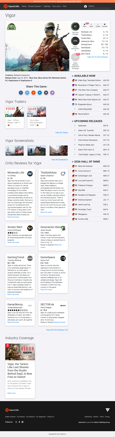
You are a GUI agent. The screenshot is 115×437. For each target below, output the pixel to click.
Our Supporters (41, 417)
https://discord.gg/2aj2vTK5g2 (69, 1)
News (24, 6)
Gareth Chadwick (47, 175)
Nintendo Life (16, 172)
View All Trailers (61, 132)
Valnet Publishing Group (102, 422)
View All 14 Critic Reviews (97, 57)
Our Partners (21, 417)
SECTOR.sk (47, 304)
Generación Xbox (51, 227)
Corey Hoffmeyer (14, 230)
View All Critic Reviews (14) (57, 330)
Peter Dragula (46, 307)
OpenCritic (82, 422)
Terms (102, 417)
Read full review (13, 217)
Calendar (47, 6)
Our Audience (30, 417)
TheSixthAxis (49, 172)
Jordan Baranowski (15, 307)
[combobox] (100, 6)
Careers (95, 417)
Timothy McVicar (14, 260)
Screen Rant (15, 227)
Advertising (88, 417)
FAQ (64, 6)
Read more (12, 393)
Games (34, 6)
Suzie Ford (45, 260)
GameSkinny (15, 304)
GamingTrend (16, 257)
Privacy (107, 417)
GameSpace (48, 257)
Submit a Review (10, 417)
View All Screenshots (59, 159)
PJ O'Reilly (12, 175)
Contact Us (50, 417)
